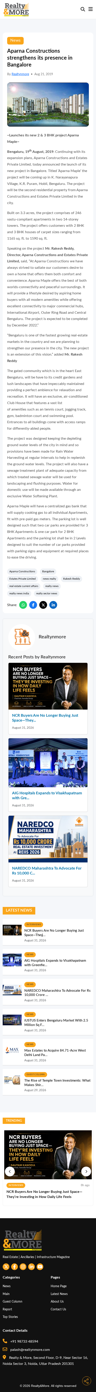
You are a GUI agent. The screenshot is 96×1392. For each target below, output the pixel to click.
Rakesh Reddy (71, 578)
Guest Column (12, 1301)
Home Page (59, 1286)
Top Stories (10, 1317)
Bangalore (48, 571)
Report (7, 1309)
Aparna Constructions (22, 571)
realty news (51, 586)
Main (6, 1294)
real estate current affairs (23, 586)
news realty (49, 578)
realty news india (19, 593)
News (6, 1286)
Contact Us (58, 1309)
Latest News (59, 1294)
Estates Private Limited (22, 578)
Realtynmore (20, 74)
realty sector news (46, 593)
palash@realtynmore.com (29, 1350)
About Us (57, 1301)
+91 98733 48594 (23, 1341)
